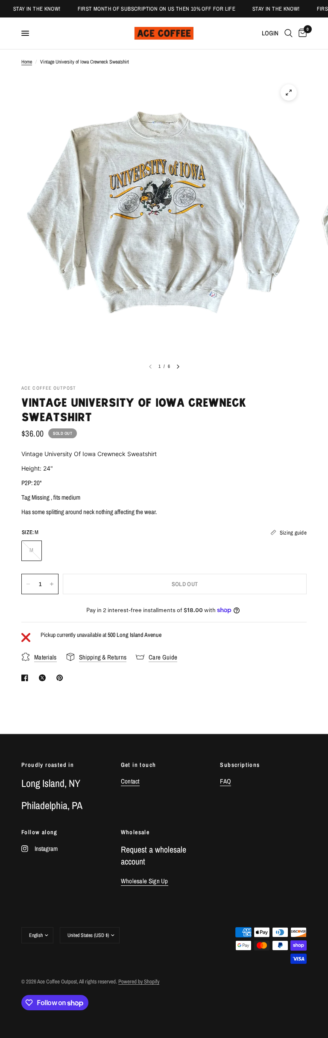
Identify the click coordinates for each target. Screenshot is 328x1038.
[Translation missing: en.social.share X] (44, 678)
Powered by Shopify (138, 981)
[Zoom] (289, 92)
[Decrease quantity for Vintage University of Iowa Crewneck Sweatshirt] (28, 584)
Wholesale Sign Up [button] (144, 881)
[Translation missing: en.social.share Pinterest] (61, 678)
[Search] (288, 33)
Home (26, 61)
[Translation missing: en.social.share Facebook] (26, 678)
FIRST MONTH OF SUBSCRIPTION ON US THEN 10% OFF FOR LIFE (150, 9)
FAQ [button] (225, 781)
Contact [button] (130, 781)
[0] (301, 33)
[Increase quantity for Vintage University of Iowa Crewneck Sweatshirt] (51, 584)
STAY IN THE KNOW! (31, 9)
